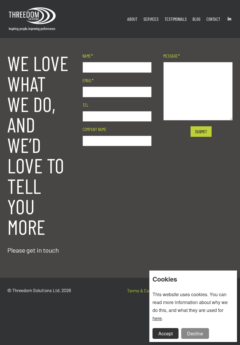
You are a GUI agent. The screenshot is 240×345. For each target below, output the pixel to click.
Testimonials (175, 19)
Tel (85, 105)
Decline (195, 333)
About (132, 19)
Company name (95, 129)
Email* (88, 80)
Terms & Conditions (146, 290)
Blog (196, 19)
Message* (171, 55)
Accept (165, 333)
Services (151, 19)
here (157, 318)
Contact (213, 19)
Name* (88, 55)
